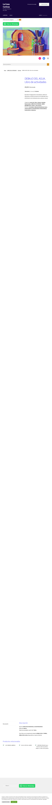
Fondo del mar (28, 110)
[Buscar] (48, 64)
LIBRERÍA (5, 15)
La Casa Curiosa (6, 5)
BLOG (11, 15)
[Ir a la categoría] (20, 20)
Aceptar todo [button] (14, 801)
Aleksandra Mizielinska (39, 107)
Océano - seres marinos (36, 105)
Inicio (5, 70)
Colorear (19, 70)
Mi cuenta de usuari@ (32, 4)
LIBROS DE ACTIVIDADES (12, 70)
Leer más (45, 799)
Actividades (31, 107)
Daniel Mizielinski (36, 108)
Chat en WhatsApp (12, 24)
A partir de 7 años (33, 102)
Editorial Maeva (43, 108)
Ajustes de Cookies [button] (6, 801)
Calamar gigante (28, 108)
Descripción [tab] (5, 724)
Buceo (46, 107)
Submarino (33, 110)
